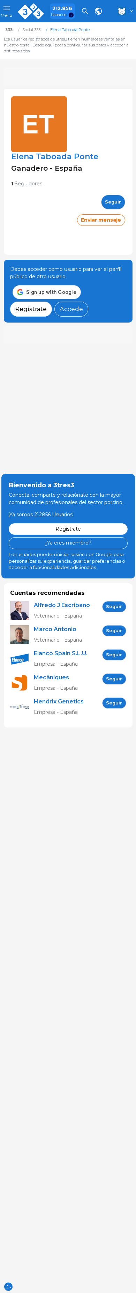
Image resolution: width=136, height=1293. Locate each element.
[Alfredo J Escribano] (22, 610)
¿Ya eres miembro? (68, 543)
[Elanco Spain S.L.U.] (22, 658)
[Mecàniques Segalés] (22, 683)
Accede (71, 308)
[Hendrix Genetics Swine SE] (22, 707)
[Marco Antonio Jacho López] (22, 634)
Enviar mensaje (101, 220)
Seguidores (26, 183)
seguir (113, 202)
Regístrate (31, 308)
